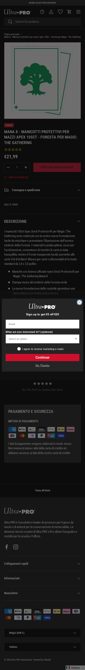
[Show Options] (76, 338)
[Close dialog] (79, 302)
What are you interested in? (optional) (29, 331)
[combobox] (41, 338)
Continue (42, 357)
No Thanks (42, 365)
